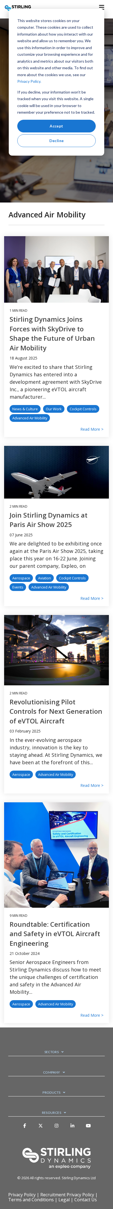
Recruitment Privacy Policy (67, 1195)
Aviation (44, 578)
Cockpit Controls (83, 408)
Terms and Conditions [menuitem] (31, 1200)
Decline (56, 140)
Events (17, 587)
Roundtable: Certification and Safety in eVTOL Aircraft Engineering (55, 934)
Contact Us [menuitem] (85, 1200)
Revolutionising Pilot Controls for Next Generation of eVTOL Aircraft (56, 711)
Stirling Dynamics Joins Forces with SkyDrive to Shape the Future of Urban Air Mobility (52, 333)
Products (51, 1092)
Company (51, 1072)
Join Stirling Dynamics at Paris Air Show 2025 (48, 519)
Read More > (91, 429)
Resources (51, 1113)
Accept (56, 126)
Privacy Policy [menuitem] (22, 1195)
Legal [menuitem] (64, 1200)
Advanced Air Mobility (29, 418)
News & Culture (25, 408)
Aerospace (21, 578)
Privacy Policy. (29, 81)
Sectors (51, 1052)
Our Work (54, 408)
